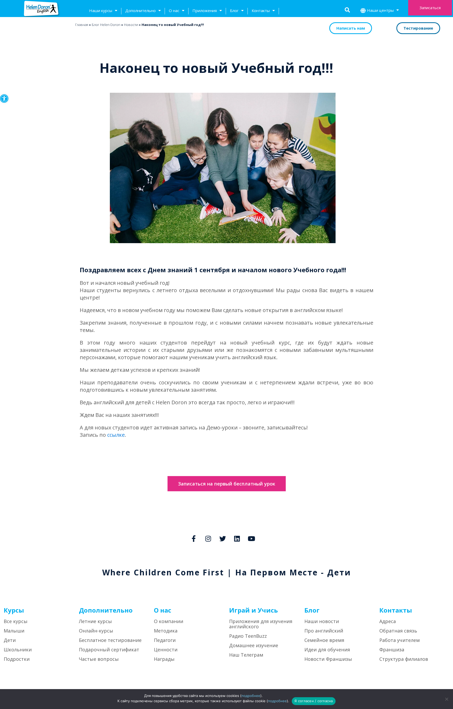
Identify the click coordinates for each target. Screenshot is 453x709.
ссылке (116, 434)
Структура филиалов (403, 659)
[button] (4, 98)
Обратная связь (398, 630)
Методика (165, 630)
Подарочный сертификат (109, 649)
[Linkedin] (237, 538)
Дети (10, 640)
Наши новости (321, 621)
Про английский (323, 630)
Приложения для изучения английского (260, 624)
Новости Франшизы (328, 659)
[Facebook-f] (193, 538)
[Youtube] (251, 538)
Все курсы (16, 621)
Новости (131, 24)
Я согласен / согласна (313, 701)
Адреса (387, 621)
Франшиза (391, 649)
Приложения (204, 10)
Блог (234, 10)
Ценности (165, 649)
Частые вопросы (99, 659)
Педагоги (165, 640)
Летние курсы (95, 621)
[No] (446, 699)
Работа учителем (399, 640)
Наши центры (380, 10)
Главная (81, 24)
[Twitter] (222, 538)
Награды (164, 659)
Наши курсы (100, 10)
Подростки (17, 659)
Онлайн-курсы (96, 630)
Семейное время (324, 640)
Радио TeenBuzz (248, 636)
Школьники (18, 649)
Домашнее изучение (253, 645)
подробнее (250, 696)
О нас (174, 10)
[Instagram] (208, 538)
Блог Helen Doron (106, 24)
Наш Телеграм (246, 654)
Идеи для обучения (327, 649)
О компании (168, 621)
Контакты (261, 10)
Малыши (14, 630)
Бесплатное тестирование (110, 640)
